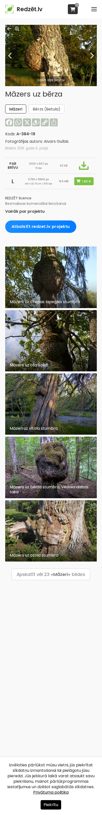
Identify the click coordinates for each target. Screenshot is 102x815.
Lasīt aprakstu (51, 79)
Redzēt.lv (29, 9)
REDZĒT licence (18, 198)
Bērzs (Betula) (46, 109)
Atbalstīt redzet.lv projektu (41, 226)
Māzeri (15, 109)
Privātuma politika (51, 792)
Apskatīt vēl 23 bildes (51, 574)
